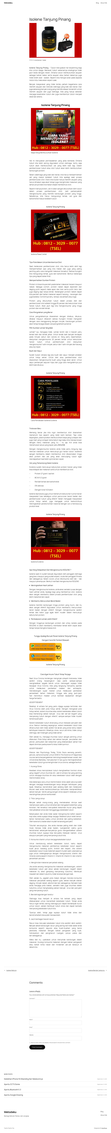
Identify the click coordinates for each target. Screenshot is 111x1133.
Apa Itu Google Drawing (13, 1095)
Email (31, 1027)
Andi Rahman (38, 60)
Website (31, 1035)
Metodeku (8, 3)
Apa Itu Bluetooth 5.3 (12, 1090)
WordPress (104, 1128)
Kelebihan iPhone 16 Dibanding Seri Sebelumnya (23, 1079)
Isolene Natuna (11, 970)
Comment (32, 998)
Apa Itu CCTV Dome (12, 1084)
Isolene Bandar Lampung (96, 970)
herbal (44, 60)
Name (31, 1019)
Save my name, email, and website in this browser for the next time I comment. (50, 1042)
